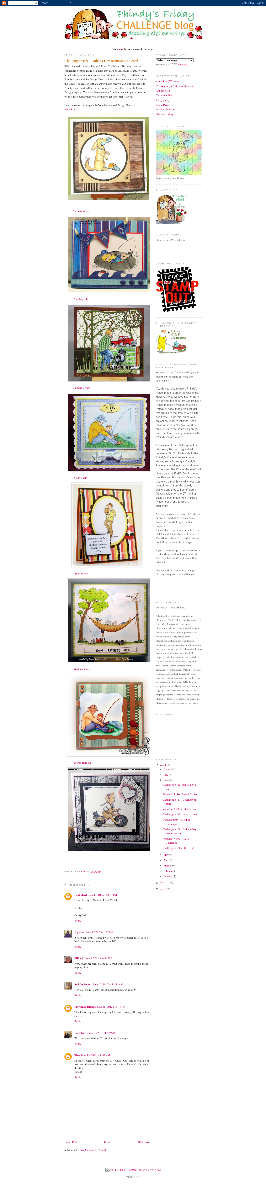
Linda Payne (81, 573)
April (167, 860)
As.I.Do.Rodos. (82, 984)
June (166, 780)
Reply (77, 920)
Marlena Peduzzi (83, 669)
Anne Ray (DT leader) (168, 81)
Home (107, 1142)
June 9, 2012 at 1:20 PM (99, 932)
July (166, 775)
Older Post (144, 1142)
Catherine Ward (81, 388)
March (167, 865)
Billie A (78, 958)
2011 (163, 883)
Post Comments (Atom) (93, 1150)
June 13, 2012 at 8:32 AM (95, 1055)
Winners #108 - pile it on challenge (177, 822)
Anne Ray (70, 109)
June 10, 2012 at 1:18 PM (111, 1007)
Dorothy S (80, 1033)
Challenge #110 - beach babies (180, 814)
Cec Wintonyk (81, 211)
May (166, 855)
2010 (163, 888)
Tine (77, 1055)
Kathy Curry (80, 477)
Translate (183, 64)
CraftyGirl (80, 895)
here (121, 49)
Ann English (81, 299)
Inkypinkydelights (85, 1007)
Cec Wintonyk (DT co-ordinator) (174, 86)
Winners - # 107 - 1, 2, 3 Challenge (176, 841)
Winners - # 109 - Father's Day (179, 809)
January (168, 876)
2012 (163, 764)
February (169, 871)
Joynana (79, 932)
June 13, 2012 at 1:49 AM (102, 1033)
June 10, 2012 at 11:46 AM (108, 984)
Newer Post (70, 1142)
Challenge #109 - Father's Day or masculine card (181, 831)
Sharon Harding (82, 762)
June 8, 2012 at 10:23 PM (102, 895)
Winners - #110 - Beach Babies (180, 794)
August (168, 769)
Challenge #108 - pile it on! (178, 848)
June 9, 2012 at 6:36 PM (98, 958)
